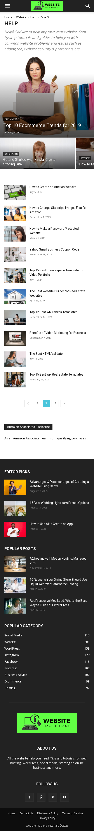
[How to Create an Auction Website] (15, 192)
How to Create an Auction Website (53, 187)
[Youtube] (64, 797)
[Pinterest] (41, 797)
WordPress (11, 154)
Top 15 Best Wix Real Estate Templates (56, 374)
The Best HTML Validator (47, 353)
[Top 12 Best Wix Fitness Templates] (15, 317)
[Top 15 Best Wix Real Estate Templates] (15, 379)
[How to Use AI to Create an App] (15, 529)
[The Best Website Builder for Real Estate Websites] (15, 296)
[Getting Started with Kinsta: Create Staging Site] (37, 156)
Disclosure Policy (47, 813)
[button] (7, 6)
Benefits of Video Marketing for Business (58, 333)
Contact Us (26, 813)
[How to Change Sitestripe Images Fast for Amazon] (15, 213)
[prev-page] (28, 403)
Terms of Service (72, 813)
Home (8, 17)
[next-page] (64, 403)
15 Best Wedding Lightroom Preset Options (59, 503)
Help (33, 17)
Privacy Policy (47, 818)
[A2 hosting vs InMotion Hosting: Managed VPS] (15, 564)
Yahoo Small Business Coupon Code (54, 249)
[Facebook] (29, 797)
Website (21, 17)
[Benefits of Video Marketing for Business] (15, 338)
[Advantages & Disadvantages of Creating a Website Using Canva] (15, 487)
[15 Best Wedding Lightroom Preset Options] (15, 508)
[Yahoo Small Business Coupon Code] (15, 254)
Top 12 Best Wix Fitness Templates (53, 312)
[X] (53, 797)
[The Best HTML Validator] (15, 359)
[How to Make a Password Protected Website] (15, 234)
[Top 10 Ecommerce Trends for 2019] (47, 97)
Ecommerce (12, 119)
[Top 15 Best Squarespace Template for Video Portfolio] (15, 275)
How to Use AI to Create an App (51, 524)
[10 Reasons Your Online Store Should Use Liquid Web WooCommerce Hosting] (15, 585)
